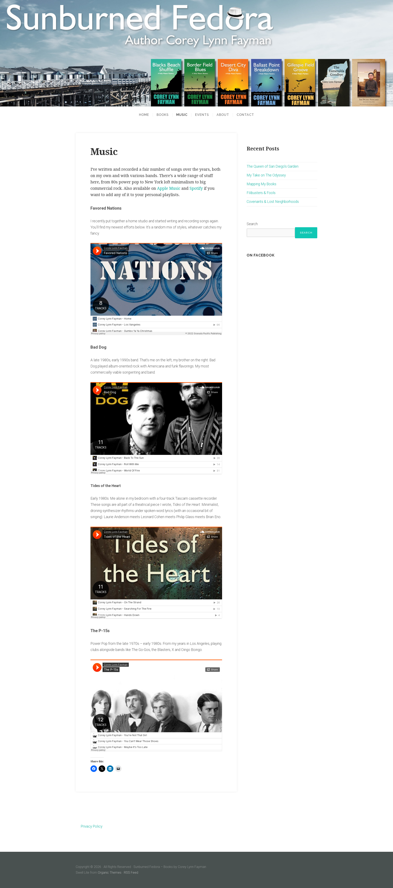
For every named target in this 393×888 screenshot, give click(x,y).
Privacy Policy (91, 826)
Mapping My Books (261, 184)
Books (163, 115)
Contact (245, 115)
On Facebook (260, 255)
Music (181, 115)
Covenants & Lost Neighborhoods (273, 202)
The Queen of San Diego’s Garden (272, 166)
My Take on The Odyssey (266, 175)
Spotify (196, 188)
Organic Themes (109, 872)
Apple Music (168, 188)
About (223, 115)
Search (252, 224)
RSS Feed (131, 872)
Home (144, 115)
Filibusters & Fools (261, 193)
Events (202, 115)
